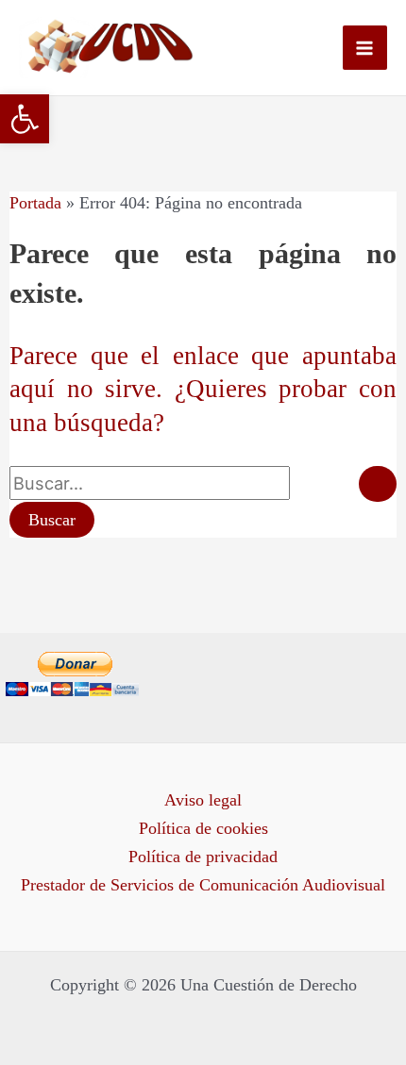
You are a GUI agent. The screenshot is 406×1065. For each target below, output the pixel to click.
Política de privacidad (203, 856)
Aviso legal (203, 799)
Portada (35, 202)
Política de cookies (203, 828)
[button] (24, 118)
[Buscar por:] (203, 483)
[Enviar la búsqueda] (378, 484)
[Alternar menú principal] (365, 47)
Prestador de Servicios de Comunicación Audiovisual (203, 884)
